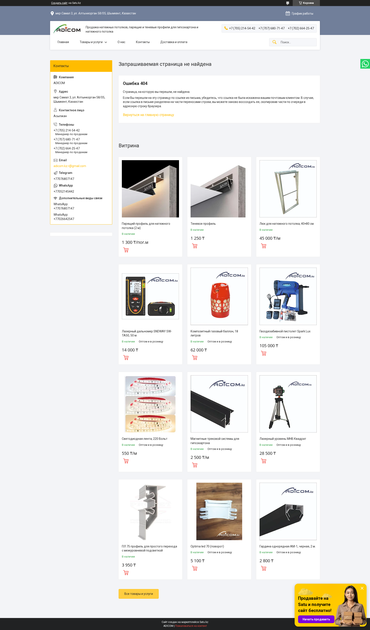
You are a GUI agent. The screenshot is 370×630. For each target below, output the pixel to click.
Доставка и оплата (173, 42)
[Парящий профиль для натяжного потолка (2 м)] (150, 188)
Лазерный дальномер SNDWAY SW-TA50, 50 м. (147, 333)
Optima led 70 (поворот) (207, 546)
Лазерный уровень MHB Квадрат (283, 438)
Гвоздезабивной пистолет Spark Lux (285, 331)
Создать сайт (59, 3)
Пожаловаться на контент (191, 625)
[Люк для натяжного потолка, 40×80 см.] (288, 188)
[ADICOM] (67, 29)
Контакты (143, 42)
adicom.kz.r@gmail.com (70, 166)
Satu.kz (204, 622)
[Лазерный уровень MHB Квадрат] (288, 404)
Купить (126, 249)
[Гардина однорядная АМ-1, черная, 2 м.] (288, 511)
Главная (63, 42)
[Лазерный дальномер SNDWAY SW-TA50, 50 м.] (150, 296)
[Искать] (275, 42)
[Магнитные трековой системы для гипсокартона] (219, 404)
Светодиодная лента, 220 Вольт (144, 438)
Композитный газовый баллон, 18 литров (214, 333)
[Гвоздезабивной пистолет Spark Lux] (288, 296)
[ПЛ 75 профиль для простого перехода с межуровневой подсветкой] (150, 511)
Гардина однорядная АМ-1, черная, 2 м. (288, 546)
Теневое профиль (203, 223)
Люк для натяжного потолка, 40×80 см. (287, 223)
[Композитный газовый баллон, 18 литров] (219, 296)
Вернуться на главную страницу (148, 115)
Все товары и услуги (138, 593)
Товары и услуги (91, 42)
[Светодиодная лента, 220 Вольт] (150, 404)
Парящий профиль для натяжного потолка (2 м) (146, 226)
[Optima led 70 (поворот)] (219, 511)
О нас (121, 42)
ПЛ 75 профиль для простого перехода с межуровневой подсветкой (149, 548)
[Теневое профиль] (219, 188)
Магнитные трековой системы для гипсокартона (215, 441)
